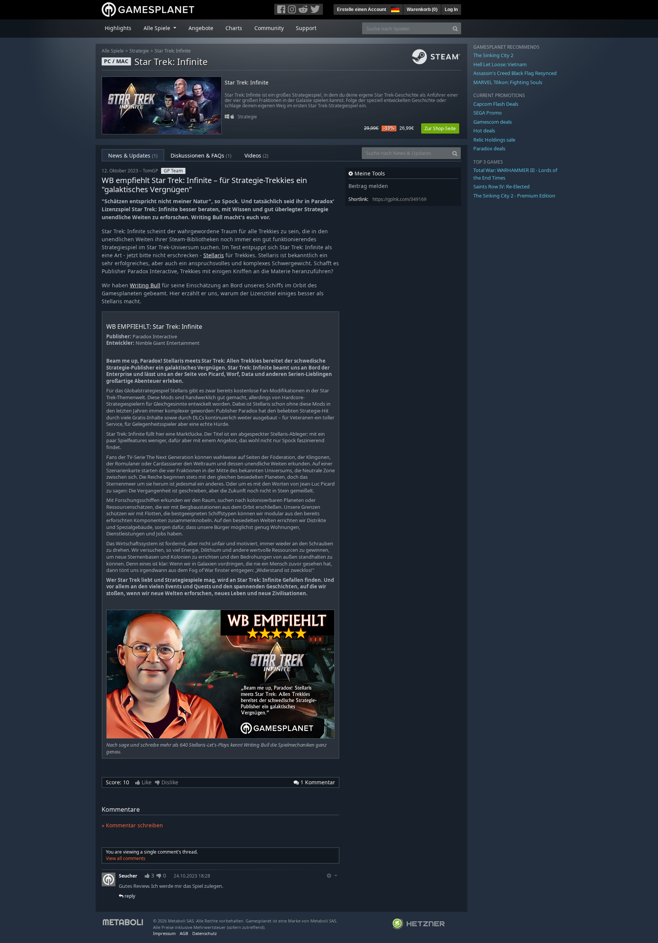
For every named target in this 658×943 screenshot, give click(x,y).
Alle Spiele (113, 51)
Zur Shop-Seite (440, 128)
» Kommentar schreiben (132, 825)
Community (269, 28)
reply (129, 896)
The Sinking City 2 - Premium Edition (514, 195)
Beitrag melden (368, 186)
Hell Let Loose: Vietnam (500, 64)
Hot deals (484, 130)
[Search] (455, 28)
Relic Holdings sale (494, 139)
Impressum (164, 933)
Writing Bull (145, 285)
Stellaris (213, 255)
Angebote (200, 28)
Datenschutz (204, 933)
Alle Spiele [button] (158, 28)
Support (306, 28)
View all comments (125, 858)
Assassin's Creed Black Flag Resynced (515, 73)
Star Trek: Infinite (173, 51)
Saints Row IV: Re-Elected (501, 186)
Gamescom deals (492, 121)
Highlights (118, 28)
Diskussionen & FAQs (201, 155)
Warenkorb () (422, 9)
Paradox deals (489, 148)
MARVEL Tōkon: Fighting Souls (507, 82)
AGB (184, 933)
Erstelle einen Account (361, 9)
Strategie (139, 51)
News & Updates (133, 155)
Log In (451, 9)
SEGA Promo (487, 112)
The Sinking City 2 (493, 55)
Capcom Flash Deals (495, 103)
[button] (394, 8)
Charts (233, 28)
